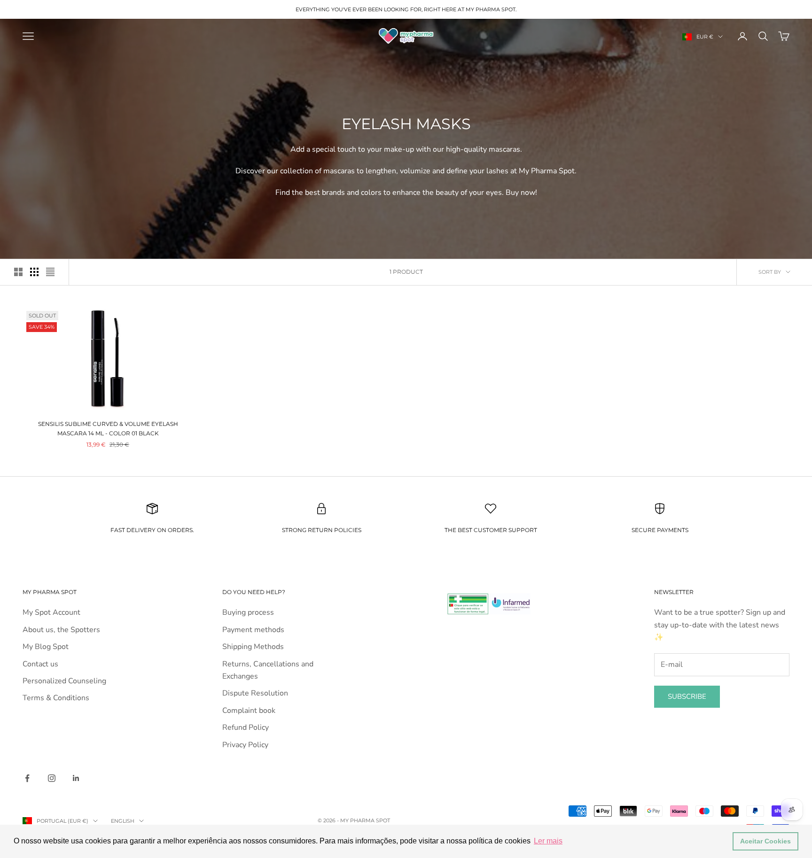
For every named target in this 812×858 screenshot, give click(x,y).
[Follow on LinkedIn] (76, 778)
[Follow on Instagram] (51, 778)
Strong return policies (321, 529)
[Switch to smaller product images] (34, 272)
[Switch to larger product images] (18, 272)
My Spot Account (51, 612)
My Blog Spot (46, 647)
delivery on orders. (159, 529)
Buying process (248, 612)
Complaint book (248, 710)
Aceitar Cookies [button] (765, 841)
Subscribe (687, 696)
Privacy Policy (245, 745)
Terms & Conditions (56, 698)
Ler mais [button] (548, 841)
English (122, 821)
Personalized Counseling (64, 681)
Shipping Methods (253, 647)
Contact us (40, 664)
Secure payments (660, 529)
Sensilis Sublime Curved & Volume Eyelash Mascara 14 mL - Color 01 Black (108, 428)
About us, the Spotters (61, 630)
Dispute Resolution (255, 693)
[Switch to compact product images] (50, 272)
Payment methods (253, 630)
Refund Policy (245, 727)
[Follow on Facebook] (27, 778)
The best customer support (491, 529)
